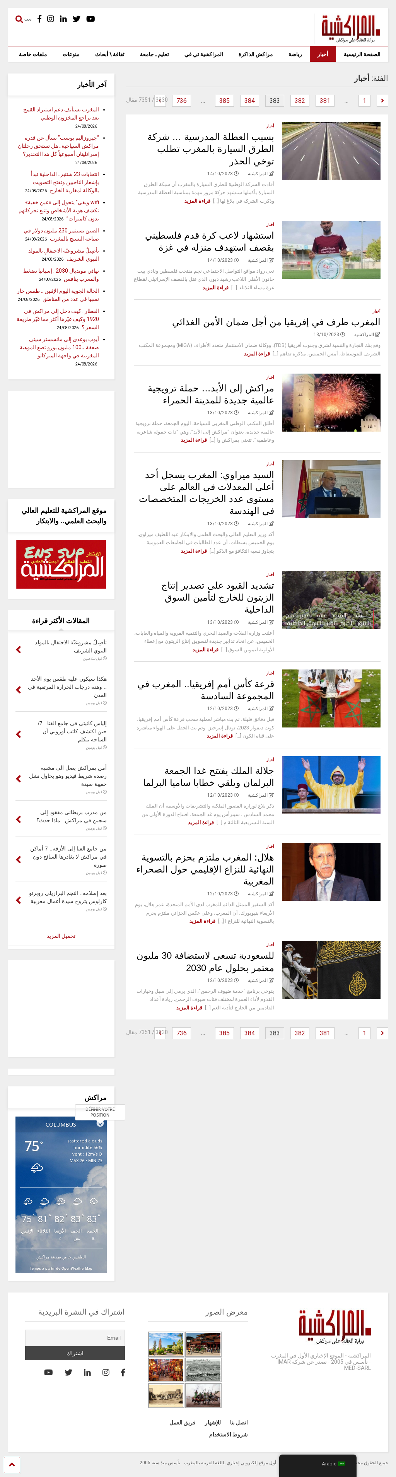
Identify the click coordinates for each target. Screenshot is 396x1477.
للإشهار (213, 1422)
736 (181, 100)
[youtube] (90, 19)
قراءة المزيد (197, 201)
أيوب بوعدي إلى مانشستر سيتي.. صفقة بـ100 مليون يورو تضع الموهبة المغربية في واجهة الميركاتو (59, 347)
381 (325, 100)
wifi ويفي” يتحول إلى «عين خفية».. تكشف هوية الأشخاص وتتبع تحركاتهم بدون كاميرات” (59, 210)
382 (300, 100)
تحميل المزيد (61, 936)
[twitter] (76, 19)
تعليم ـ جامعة (154, 54)
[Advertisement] (61, 439)
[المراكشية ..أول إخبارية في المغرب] (347, 40)
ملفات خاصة (33, 54)
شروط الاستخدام (228, 1434)
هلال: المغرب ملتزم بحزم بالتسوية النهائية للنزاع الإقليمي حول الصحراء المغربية (205, 869)
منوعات (71, 54)
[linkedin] (63, 19)
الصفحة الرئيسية (362, 54)
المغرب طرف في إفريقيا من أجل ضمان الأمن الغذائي (276, 322)
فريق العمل (182, 1422)
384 (249, 100)
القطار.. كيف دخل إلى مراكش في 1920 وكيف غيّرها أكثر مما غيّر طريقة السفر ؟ (58, 319)
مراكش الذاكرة (256, 54)
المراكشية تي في (203, 54)
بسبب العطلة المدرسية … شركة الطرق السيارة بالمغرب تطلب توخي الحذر (210, 148)
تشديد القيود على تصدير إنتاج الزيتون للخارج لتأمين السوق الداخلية (217, 597)
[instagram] (50, 19)
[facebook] (39, 19)
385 (224, 100)
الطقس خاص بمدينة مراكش (61, 1257)
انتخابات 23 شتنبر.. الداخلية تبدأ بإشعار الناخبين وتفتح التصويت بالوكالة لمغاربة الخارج (65, 182)
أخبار (322, 54)
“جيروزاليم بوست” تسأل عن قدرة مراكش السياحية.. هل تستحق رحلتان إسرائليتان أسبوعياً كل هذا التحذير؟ (58, 146)
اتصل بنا (239, 1422)
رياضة (295, 54)
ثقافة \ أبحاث (110, 54)
